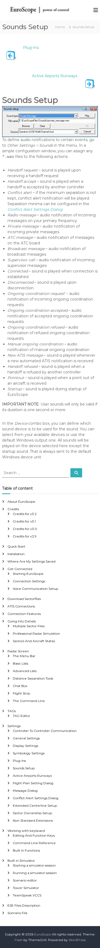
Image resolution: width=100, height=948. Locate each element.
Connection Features (24, 614)
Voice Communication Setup (35, 589)
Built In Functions (26, 850)
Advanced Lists (25, 671)
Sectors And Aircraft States (34, 641)
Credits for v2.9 (25, 536)
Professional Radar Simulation (36, 633)
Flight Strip (21, 693)
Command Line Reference (34, 843)
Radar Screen (18, 651)
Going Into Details (21, 621)
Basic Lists (20, 663)
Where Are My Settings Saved (31, 561)
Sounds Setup (24, 768)
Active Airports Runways (54, 75)
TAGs (11, 711)
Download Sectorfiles (24, 599)
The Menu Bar (24, 656)
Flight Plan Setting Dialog (33, 783)
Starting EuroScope (28, 574)
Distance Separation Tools (33, 678)
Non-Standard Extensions (33, 820)
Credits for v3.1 (24, 521)
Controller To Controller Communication (45, 731)
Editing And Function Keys (34, 835)
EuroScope (42, 934)
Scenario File (17, 913)
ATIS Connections (21, 606)
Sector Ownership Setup (32, 813)
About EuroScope (21, 502)
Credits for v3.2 (25, 514)
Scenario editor (25, 880)
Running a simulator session (35, 873)
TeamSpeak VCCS (27, 895)
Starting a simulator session (34, 865)
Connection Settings (29, 581)
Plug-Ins (31, 47)
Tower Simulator (26, 888)
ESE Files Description (23, 905)
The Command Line (29, 701)
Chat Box (20, 686)
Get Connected (19, 569)
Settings (14, 726)
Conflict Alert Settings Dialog (35, 209)
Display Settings (25, 746)
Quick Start (16, 546)
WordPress (77, 940)
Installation (16, 554)
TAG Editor (21, 716)
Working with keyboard (26, 831)
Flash (19, 940)
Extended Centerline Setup (35, 805)
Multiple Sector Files (29, 626)
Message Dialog (25, 791)
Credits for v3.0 (25, 529)
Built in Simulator (21, 861)
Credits (13, 509)
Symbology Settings (29, 753)
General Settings (26, 738)
